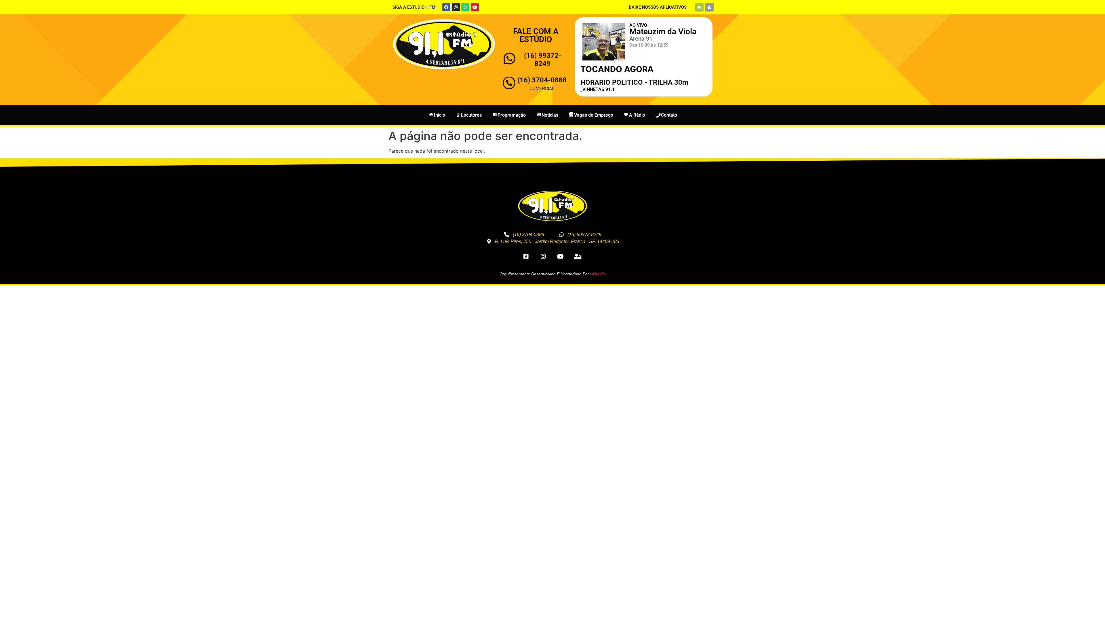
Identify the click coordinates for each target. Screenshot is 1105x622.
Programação (512, 115)
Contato (669, 115)
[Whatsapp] (465, 7)
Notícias (550, 115)
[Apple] (709, 7)
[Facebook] (446, 7)
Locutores (471, 115)
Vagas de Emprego (593, 115)
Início (439, 115)
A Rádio (637, 115)
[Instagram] (456, 7)
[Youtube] (475, 7)
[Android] (699, 7)
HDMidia (598, 274)
